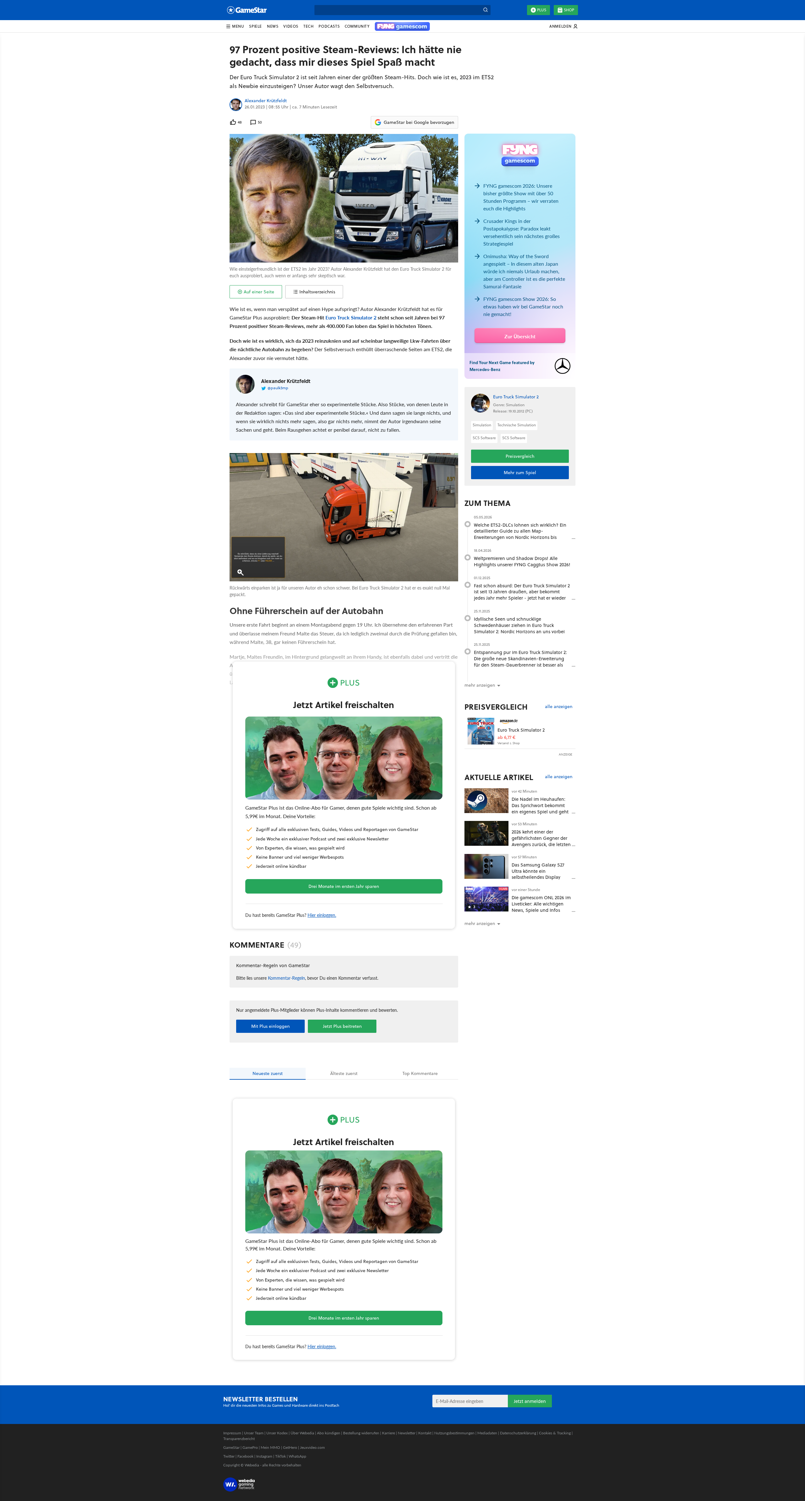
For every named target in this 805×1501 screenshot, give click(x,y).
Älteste (344, 1073)
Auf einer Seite (259, 292)
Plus (541, 10)
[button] (235, 26)
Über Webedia (302, 1433)
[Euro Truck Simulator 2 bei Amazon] (481, 731)
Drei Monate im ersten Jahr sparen (343, 886)
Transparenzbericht (239, 1438)
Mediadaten (487, 1433)
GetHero (290, 1447)
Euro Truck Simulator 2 (350, 317)
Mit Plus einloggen (270, 1026)
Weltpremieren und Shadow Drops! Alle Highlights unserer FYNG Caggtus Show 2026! (522, 561)
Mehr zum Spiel (520, 472)
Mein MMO (270, 1447)
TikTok (280, 1456)
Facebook (245, 1456)
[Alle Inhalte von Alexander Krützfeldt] (236, 104)
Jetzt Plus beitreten (342, 1026)
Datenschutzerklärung (518, 1433)
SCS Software (484, 437)
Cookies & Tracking (555, 1433)
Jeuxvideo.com (312, 1447)
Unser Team (254, 1433)
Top (420, 1073)
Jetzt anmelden (530, 1401)
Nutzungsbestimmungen (454, 1433)
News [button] (272, 26)
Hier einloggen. (322, 915)
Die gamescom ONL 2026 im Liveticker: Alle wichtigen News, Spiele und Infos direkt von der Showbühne (541, 906)
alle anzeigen (558, 707)
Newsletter (406, 1433)
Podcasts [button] (329, 26)
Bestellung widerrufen (361, 1433)
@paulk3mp (278, 387)
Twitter (229, 1456)
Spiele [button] (255, 26)
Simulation (482, 425)
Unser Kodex (277, 1433)
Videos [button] (290, 26)
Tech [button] (308, 26)
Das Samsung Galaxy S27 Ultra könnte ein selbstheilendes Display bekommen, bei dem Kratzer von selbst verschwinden (538, 880)
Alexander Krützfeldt (266, 100)
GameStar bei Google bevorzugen (419, 122)
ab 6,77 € (506, 737)
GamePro (250, 1447)
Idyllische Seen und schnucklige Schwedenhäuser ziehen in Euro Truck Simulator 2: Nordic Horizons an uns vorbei (519, 625)
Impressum (232, 1433)
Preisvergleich (520, 456)
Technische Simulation (516, 425)
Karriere (388, 1433)
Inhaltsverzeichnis (317, 292)
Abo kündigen (328, 1433)
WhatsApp (297, 1456)
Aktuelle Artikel (498, 777)
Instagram (264, 1456)
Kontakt (424, 1433)
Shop (569, 10)
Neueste (268, 1073)
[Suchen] (485, 10)
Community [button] (357, 26)
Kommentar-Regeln (286, 978)
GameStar (231, 1447)
